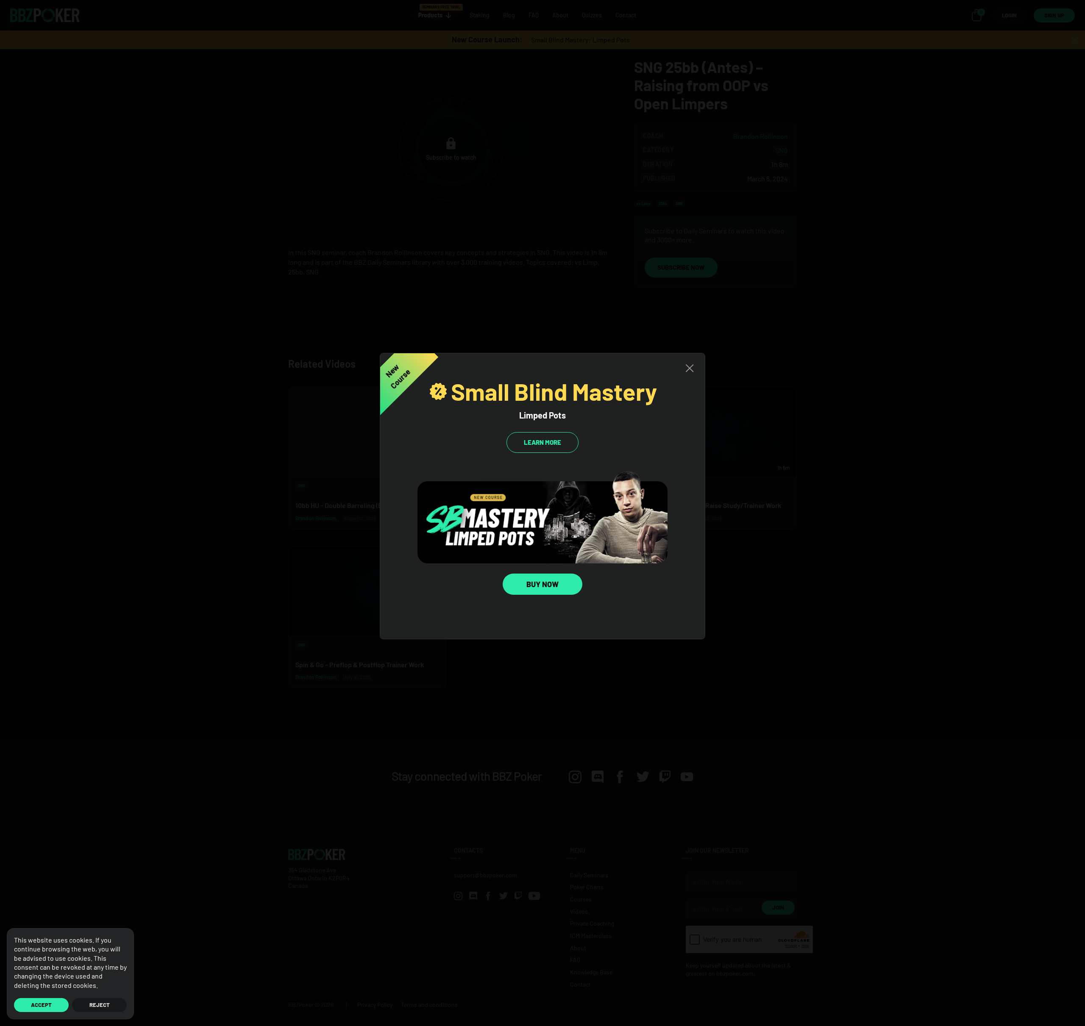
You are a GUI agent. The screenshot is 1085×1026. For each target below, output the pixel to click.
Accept (41, 1004)
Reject (99, 1004)
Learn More (542, 442)
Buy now (542, 584)
